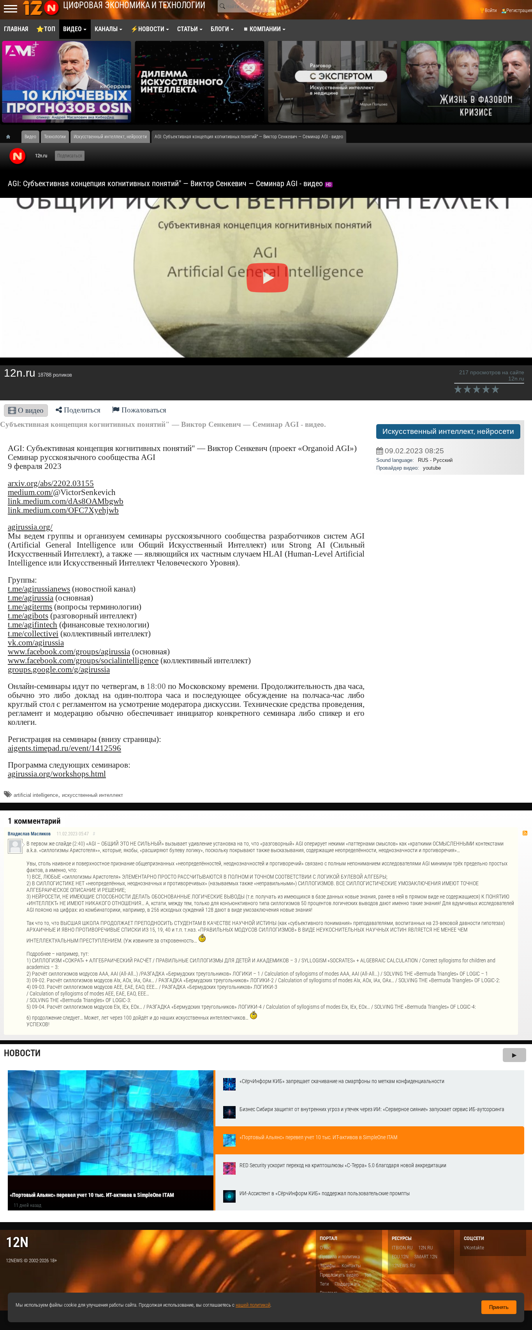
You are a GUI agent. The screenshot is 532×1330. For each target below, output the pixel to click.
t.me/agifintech (32, 624)
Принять (499, 1307)
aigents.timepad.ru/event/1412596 (64, 748)
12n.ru (41, 156)
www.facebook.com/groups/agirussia (69, 651)
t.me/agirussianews (39, 589)
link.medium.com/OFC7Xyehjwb (63, 510)
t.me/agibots (28, 615)
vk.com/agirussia (36, 642)
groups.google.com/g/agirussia (59, 669)
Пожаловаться (143, 410)
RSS (525, 833)
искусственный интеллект (92, 795)
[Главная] (11, 136)
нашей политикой (253, 1305)
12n (17, 1242)
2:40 (78, 843)
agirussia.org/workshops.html (57, 774)
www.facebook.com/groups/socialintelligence (83, 660)
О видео (30, 410)
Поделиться (81, 410)
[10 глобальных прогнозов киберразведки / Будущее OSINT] (66, 82)
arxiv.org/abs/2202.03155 (51, 483)
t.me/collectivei (33, 633)
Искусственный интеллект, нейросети (448, 431)
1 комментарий (34, 821)
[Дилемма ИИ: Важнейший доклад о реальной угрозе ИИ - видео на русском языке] (199, 82)
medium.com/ (30, 492)
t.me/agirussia (30, 598)
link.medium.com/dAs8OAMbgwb (65, 501)
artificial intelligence (36, 795)
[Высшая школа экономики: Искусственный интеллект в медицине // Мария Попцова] (332, 82)
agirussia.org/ (30, 527)
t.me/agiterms (30, 606)
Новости (22, 1053)
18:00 (156, 686)
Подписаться (69, 156)
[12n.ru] (17, 156)
